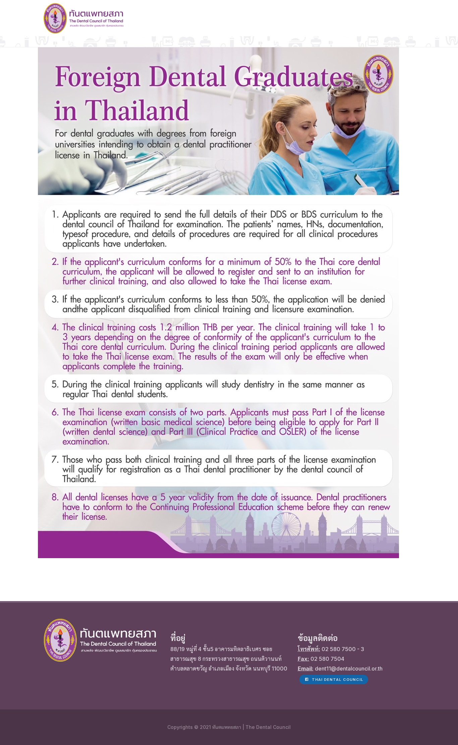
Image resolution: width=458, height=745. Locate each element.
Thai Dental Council (336, 679)
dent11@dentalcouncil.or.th (349, 668)
